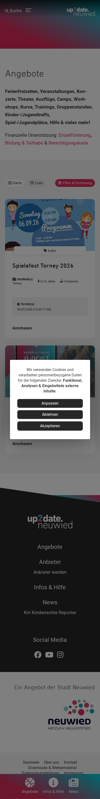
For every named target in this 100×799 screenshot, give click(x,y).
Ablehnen (50, 414)
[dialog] (50, 399)
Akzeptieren (50, 426)
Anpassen (50, 403)
